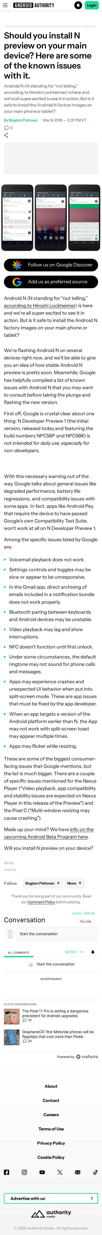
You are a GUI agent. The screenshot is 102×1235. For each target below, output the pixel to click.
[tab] (18, 952)
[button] (51, 5)
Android (10, 870)
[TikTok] (95, 1172)
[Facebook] (6, 1172)
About (51, 1086)
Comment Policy (41, 902)
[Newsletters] (77, 1172)
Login (92, 5)
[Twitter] (60, 1172)
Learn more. (89, 26)
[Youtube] (42, 1172)
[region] (51, 986)
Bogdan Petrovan (23, 120)
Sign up (89, 913)
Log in (76, 913)
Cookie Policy (51, 1157)
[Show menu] (5, 5)
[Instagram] (24, 1172)
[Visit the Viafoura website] (87, 1057)
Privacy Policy (51, 1143)
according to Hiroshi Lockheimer (39, 306)
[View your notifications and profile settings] (93, 952)
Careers (51, 1114)
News (9, 863)
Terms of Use (51, 1128)
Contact (51, 1100)
